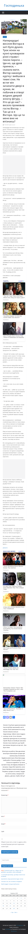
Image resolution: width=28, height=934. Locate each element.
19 (3, 906)
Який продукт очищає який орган (10, 884)
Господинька (14, 5)
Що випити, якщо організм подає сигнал (12, 879)
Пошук (25, 860)
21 (10, 906)
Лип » (15, 912)
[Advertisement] (14, 165)
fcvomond (13, 124)
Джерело (5, 548)
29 (14, 908)
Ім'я (3, 816)
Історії (4, 36)
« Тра (12, 912)
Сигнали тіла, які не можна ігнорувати (11, 881)
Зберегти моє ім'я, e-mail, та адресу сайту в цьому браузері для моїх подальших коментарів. (13, 844)
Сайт (2, 831)
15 (14, 903)
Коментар (4, 795)
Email (3, 824)
